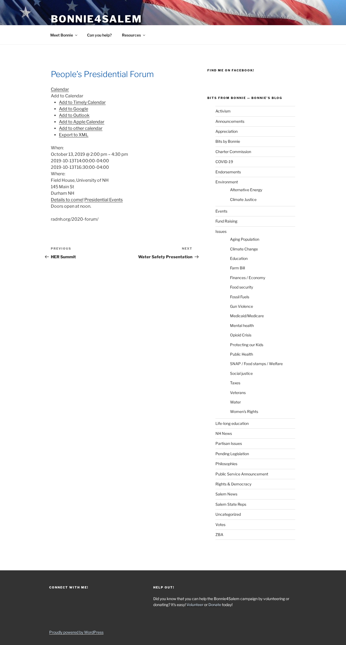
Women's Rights (244, 411)
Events (221, 211)
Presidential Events (103, 199)
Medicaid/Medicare (247, 315)
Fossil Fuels (239, 297)
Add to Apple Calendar (81, 121)
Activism (223, 111)
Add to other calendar (80, 128)
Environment (226, 182)
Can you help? (99, 35)
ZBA (219, 534)
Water (235, 402)
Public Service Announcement (241, 474)
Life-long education (232, 423)
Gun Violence (241, 306)
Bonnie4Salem (96, 19)
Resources (131, 35)
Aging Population (244, 239)
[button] (67, 95)
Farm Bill (237, 268)
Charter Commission (233, 151)
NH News (223, 433)
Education (239, 258)
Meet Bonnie (61, 35)
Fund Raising (226, 221)
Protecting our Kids (246, 344)
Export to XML (73, 134)
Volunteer (195, 604)
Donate (214, 604)
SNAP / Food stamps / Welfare (256, 363)
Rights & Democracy (233, 484)
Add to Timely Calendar (82, 102)
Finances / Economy (247, 277)
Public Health (241, 354)
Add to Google (73, 108)
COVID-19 (224, 161)
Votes (220, 524)
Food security (241, 287)
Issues (221, 231)
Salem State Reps (230, 504)
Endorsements (228, 172)
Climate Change (244, 249)
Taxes (235, 383)
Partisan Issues (228, 443)
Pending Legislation (232, 453)
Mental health (242, 325)
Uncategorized (228, 514)
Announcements (229, 121)
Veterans (238, 392)
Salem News (226, 494)
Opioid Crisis (240, 335)
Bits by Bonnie (227, 141)
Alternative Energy (246, 189)
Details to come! (67, 199)
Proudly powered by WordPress (76, 632)
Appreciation (226, 131)
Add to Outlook (74, 115)
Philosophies (226, 463)
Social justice (241, 373)
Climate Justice (243, 199)
